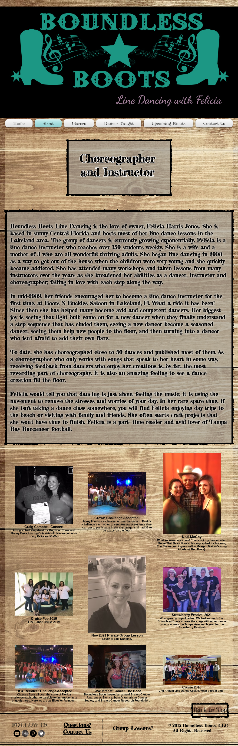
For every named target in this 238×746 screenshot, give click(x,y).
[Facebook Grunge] (25, 733)
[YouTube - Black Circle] (16, 733)
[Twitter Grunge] (41, 733)
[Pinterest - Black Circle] (33, 733)
